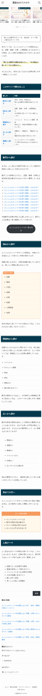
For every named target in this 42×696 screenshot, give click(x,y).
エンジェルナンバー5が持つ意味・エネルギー (21, 199)
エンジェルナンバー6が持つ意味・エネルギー (21, 202)
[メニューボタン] (2, 2)
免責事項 (34, 687)
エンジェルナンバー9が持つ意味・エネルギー (21, 211)
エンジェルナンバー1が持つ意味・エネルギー (21, 187)
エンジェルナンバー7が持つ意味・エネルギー (21, 205)
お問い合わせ (21, 689)
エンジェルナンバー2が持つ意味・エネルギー (21, 190)
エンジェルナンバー (11, 672)
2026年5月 (8, 661)
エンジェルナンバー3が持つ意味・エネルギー (21, 193)
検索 (36, 593)
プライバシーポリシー (25, 687)
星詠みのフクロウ (21, 3)
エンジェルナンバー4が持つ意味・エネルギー (21, 196)
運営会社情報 (13, 687)
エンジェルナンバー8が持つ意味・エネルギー (21, 208)
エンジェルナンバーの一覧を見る (21, 228)
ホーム (7, 687)
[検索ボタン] (39, 2)
